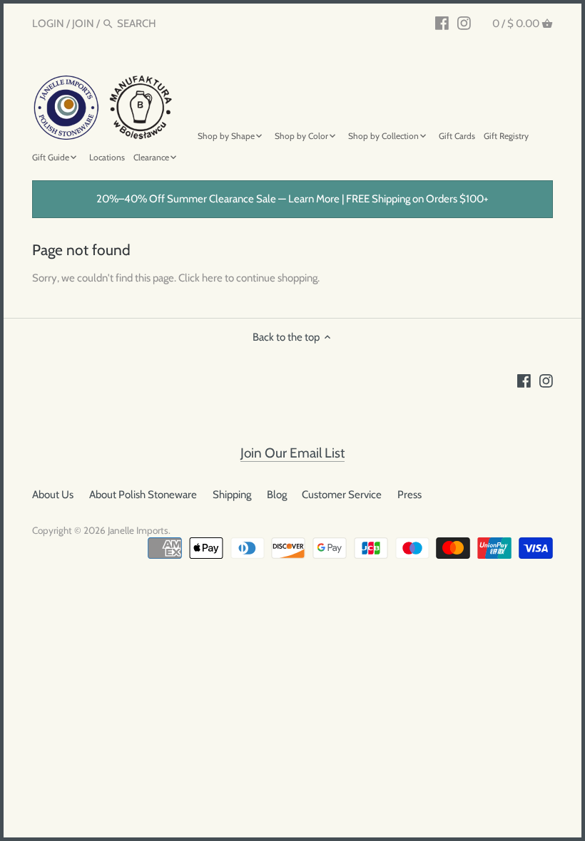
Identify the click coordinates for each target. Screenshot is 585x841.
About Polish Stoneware (143, 494)
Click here (200, 278)
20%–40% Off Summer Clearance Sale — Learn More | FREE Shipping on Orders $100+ (292, 198)
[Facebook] (442, 22)
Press (409, 494)
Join (83, 23)
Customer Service (342, 494)
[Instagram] (464, 22)
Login (48, 23)
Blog (277, 494)
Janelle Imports (138, 530)
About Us (52, 494)
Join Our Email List (292, 453)
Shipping (232, 494)
